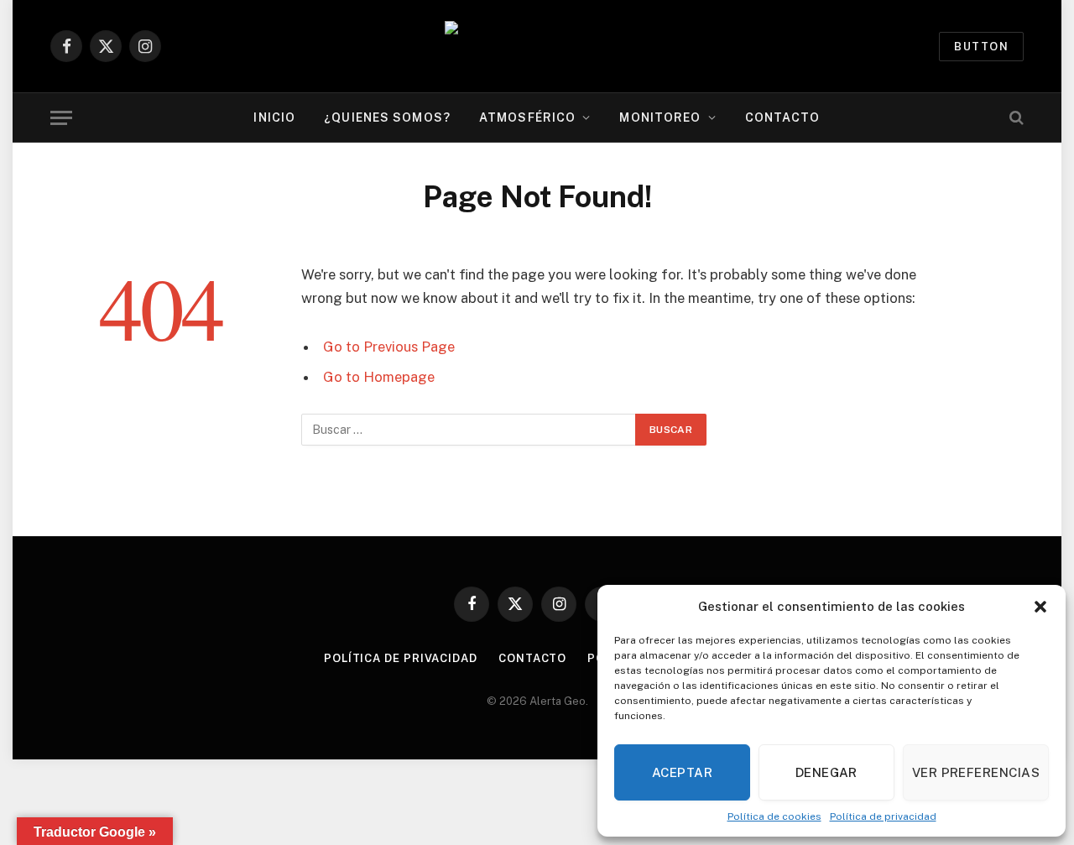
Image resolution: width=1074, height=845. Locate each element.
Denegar (826, 772)
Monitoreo (660, 117)
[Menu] (61, 118)
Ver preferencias (976, 772)
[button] (1040, 606)
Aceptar (682, 772)
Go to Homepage (379, 376)
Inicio (274, 117)
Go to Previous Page (389, 346)
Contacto (783, 117)
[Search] (1015, 118)
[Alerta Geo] (537, 47)
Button (981, 46)
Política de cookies (774, 816)
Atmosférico (527, 117)
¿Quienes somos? (387, 117)
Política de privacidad (883, 816)
